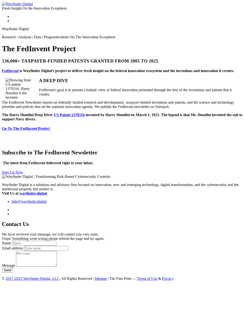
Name (6, 243)
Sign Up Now (12, 172)
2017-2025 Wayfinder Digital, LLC (33, 278)
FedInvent (10, 71)
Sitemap (101, 278)
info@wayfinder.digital (28, 201)
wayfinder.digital (33, 193)
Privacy (167, 278)
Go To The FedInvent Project (26, 128)
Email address (12, 248)
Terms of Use (147, 278)
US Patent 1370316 (69, 115)
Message (8, 265)
